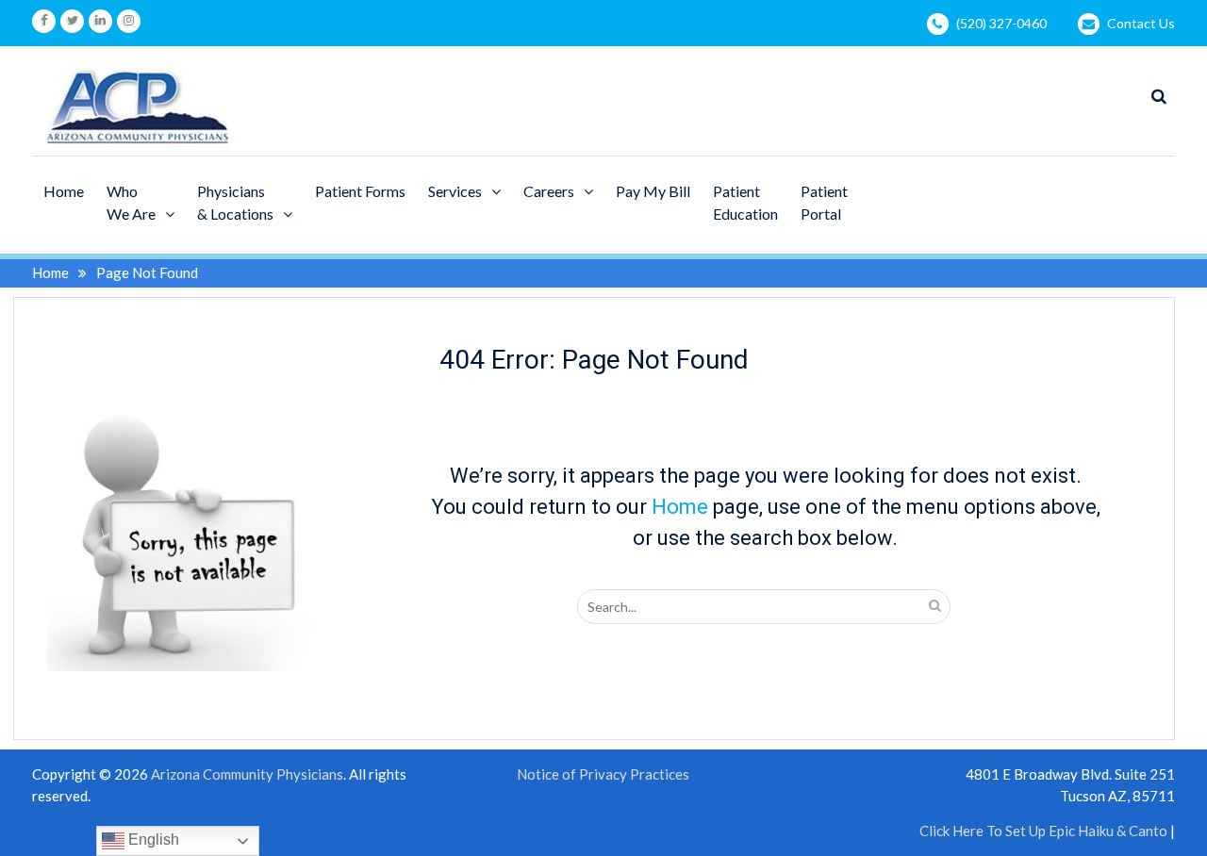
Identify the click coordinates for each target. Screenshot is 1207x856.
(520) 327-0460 (1001, 23)
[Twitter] (72, 21)
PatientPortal (824, 202)
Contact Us (1141, 23)
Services (455, 191)
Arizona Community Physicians (247, 773)
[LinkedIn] (100, 21)
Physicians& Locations (235, 202)
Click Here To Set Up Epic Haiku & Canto (1043, 830)
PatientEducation (745, 202)
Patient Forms (360, 191)
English (151, 839)
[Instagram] (129, 21)
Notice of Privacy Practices (603, 774)
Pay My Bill (653, 191)
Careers (548, 191)
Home (63, 191)
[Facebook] (44, 21)
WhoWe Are (131, 202)
